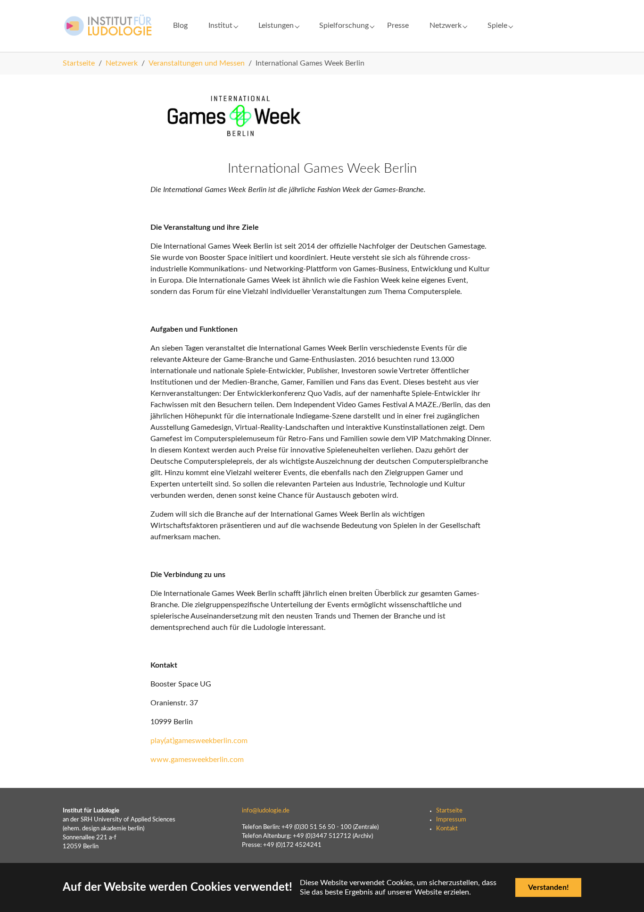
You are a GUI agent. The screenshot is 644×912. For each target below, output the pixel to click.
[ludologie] (108, 26)
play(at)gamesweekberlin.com (199, 741)
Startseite (449, 810)
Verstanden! (548, 887)
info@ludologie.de (265, 810)
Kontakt (447, 828)
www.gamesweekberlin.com (197, 759)
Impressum (451, 819)
